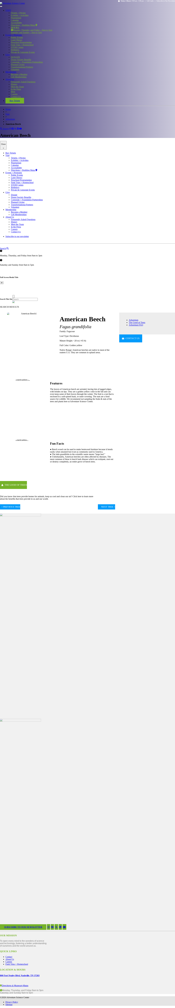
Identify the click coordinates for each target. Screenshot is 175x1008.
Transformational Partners (22, 67)
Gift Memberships (19, 77)
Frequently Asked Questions (23, 82)
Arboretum (10, 119)
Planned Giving (17, 64)
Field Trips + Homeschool (22, 45)
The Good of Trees (137, 322)
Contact (8, 957)
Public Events (17, 37)
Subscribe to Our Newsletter (166, 1)
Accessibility (16, 22)
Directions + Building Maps (23, 25)
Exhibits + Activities (19, 15)
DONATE (15, 57)
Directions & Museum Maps (15, 985)
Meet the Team (17, 87)
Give (7, 55)
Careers (14, 94)
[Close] (13, 296)
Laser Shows (16, 40)
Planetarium (16, 18)
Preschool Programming (21, 42)
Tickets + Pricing (18, 13)
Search (5, 129)
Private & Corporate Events (23, 52)
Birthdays (15, 50)
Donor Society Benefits (21, 59)
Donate (14, 195)
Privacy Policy (11, 1002)
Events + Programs (13, 35)
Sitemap (8, 1004)
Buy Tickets (15, 100)
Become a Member (19, 74)
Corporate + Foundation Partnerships (27, 62)
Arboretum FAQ (136, 325)
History (14, 84)
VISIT (8, 10)
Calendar (15, 20)
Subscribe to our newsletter (17, 236)
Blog (13, 91)
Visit (7, 114)
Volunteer (15, 69)
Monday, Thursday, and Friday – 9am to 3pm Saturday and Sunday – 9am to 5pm (31, 30)
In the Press (16, 89)
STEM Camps (17, 47)
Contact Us (16, 96)
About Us (9, 79)
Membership (10, 72)
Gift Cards (150, 1)
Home (8, 109)
